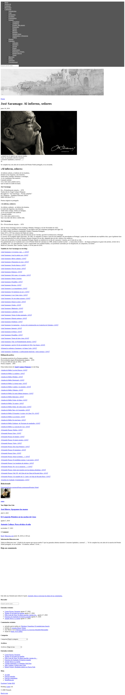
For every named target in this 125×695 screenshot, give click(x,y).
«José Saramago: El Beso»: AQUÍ (11, 332)
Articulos (15, 43)
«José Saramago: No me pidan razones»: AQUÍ (15, 298)
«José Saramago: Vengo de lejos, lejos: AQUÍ (15, 338)
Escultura (11, 16)
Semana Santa (16, 34)
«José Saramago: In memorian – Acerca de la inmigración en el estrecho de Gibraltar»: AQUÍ (29, 325)
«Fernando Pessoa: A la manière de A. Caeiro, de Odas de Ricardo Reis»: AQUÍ (25, 476)
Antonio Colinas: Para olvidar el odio (16, 524)
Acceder (7, 675)
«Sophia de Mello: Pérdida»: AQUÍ (12, 377)
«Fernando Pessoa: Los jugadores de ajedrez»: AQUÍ (17, 463)
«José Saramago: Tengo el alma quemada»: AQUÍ (16, 315)
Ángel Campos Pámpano (22, 367)
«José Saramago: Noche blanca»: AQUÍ (13, 265)
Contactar (8, 6)
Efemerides (12, 15)
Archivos (3, 647)
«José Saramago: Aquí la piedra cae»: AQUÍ (14, 255)
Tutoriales (12, 60)
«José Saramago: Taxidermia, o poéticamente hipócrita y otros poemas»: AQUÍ (25, 351)
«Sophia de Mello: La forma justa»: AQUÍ (14, 383)
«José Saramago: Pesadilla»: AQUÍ (11, 282)
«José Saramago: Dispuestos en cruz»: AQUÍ (15, 262)
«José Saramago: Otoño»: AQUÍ (11, 305)
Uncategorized (13, 62)
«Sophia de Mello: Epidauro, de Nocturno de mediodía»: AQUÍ (20, 423)
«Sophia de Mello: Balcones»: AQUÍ (12, 397)
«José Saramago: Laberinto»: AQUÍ (12, 312)
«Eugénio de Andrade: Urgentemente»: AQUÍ (15, 480)
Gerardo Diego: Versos (19, 628)
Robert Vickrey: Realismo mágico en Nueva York (20, 667)
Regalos (14, 32)
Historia (11, 39)
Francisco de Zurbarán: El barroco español (18, 617)
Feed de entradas (10, 676)
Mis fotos (11, 57)
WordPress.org (9, 680)
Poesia (14, 48)
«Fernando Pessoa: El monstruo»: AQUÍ (13, 450)
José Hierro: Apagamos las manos (14, 509)
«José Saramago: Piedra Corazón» (11, 278)
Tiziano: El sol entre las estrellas (14, 613)
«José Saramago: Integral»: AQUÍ (11, 328)
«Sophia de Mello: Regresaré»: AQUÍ (12, 380)
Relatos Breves (17, 53)
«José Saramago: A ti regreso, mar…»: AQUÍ (15, 252)
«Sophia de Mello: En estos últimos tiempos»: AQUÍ (17, 393)
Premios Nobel (34, 487)
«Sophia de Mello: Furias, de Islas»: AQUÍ (14, 400)
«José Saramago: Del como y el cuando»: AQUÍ (16, 275)
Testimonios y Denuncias (20, 36)
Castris (8, 686)
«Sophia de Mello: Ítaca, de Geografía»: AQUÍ (15, 410)
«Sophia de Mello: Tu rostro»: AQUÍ (12, 403)
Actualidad (15, 22)
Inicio (6, 2)
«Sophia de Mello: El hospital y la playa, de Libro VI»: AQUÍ (20, 413)
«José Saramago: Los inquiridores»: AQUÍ (14, 288)
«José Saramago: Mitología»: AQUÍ (12, 308)
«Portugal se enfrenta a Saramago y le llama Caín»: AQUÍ (19, 348)
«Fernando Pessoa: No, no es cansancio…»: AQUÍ (16, 466)
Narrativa (15, 44)
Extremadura (13, 18)
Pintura (11, 59)
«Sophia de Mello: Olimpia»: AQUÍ (12, 390)
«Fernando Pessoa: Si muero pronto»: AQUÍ (14, 440)
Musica (14, 30)
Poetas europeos (13, 487)
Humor (14, 29)
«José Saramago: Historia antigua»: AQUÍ (14, 318)
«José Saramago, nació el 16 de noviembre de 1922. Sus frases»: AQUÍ (23, 345)
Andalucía (15, 23)
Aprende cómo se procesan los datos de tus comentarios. (45, 596)
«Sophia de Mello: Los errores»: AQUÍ (13, 417)
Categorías (8, 9)
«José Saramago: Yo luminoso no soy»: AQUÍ (15, 292)
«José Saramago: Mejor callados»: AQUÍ (13, 258)
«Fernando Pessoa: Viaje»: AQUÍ (11, 443)
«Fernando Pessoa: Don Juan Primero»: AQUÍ (15, 446)
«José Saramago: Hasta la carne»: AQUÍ (13, 302)
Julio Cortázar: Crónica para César (15, 665)
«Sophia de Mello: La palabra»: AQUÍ (13, 373)
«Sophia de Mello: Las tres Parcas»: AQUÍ (14, 370)
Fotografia (15, 27)
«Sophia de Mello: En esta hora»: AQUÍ (13, 420)
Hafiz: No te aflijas (16, 631)
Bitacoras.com (9, 536)
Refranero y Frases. (18, 51)
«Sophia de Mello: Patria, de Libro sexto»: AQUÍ (16, 407)
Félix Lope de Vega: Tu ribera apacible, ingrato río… (21, 615)
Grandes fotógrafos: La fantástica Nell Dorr (18, 663)
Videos (14, 37)
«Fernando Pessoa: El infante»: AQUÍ (12, 437)
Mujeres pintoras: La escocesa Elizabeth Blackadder (32, 630)
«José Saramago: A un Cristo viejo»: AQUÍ (14, 295)
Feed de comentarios (11, 678)
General (11, 20)
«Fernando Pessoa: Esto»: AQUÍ (11, 433)
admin (2, 501)
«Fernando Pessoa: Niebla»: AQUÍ (11, 430)
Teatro (14, 55)
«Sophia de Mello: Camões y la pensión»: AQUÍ (16, 387)
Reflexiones (16, 50)
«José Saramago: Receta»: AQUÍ (11, 285)
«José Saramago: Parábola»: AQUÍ (11, 322)
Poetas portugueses (23, 487)
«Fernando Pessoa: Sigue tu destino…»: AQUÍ (15, 456)
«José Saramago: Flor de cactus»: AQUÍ (13, 268)
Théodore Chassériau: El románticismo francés (35, 626)
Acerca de (8, 4)
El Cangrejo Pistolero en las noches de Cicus (18, 517)
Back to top (4, 693)
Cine (10, 13)
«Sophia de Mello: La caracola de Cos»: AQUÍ (15, 427)
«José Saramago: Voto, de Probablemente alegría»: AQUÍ (18, 342)
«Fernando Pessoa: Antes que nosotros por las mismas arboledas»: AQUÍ (23, 470)
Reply (2, 536)
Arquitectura (12, 11)
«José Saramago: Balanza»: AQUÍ (11, 272)
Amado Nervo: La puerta (12, 618)
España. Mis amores (18, 25)
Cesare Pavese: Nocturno (12, 611)
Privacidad (8, 8)
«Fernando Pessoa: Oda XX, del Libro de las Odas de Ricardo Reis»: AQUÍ (24, 473)
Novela (14, 46)
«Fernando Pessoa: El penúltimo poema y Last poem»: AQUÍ (20, 460)
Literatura (12, 41)
